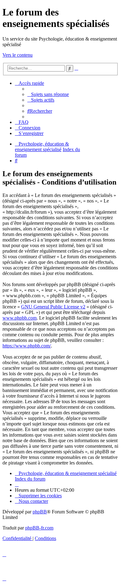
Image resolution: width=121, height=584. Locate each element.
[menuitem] (48, 94)
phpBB (40, 511)
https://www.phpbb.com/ (26, 345)
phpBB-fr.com (39, 527)
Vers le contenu (17, 55)
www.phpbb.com (19, 317)
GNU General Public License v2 (53, 306)
